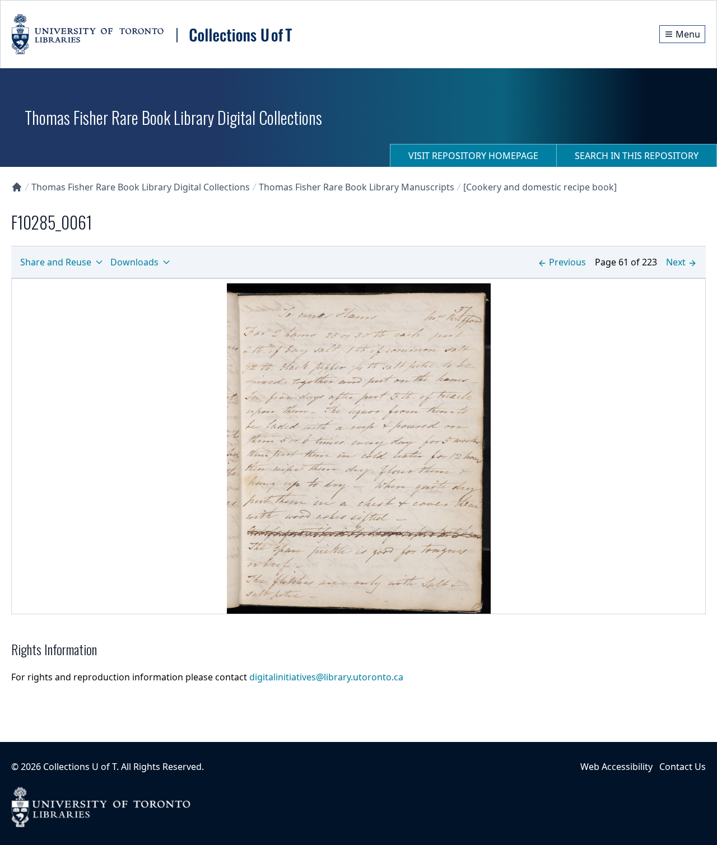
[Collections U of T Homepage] (16, 187)
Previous (567, 262)
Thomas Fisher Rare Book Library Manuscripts (356, 187)
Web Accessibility (616, 766)
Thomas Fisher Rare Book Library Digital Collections (140, 187)
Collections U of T (80, 766)
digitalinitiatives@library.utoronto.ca (326, 677)
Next (676, 262)
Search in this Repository (637, 156)
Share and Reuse (55, 262)
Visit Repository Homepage (473, 156)
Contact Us (682, 766)
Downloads (134, 262)
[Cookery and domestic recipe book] (540, 187)
